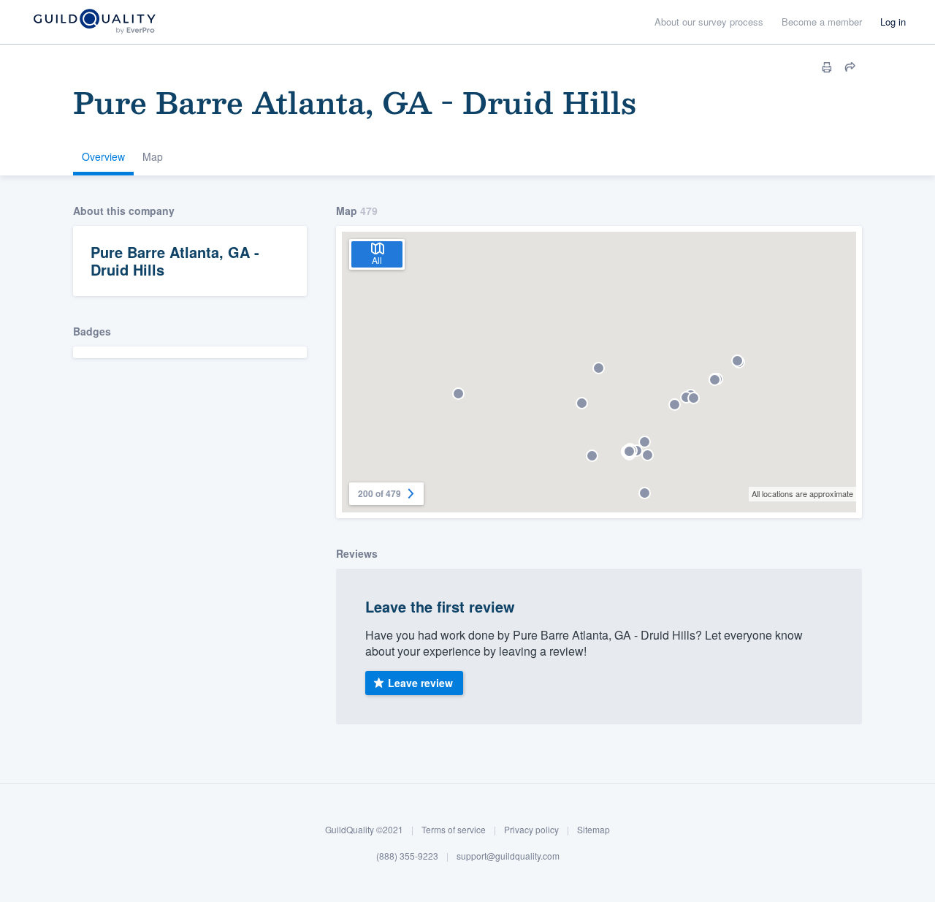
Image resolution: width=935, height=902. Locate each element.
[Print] (827, 67)
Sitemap (593, 829)
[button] (598, 368)
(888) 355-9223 (407, 855)
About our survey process (708, 22)
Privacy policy (531, 829)
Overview (103, 156)
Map (152, 156)
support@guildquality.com (508, 855)
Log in (893, 22)
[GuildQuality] (94, 22)
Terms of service (453, 829)
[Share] (850, 67)
